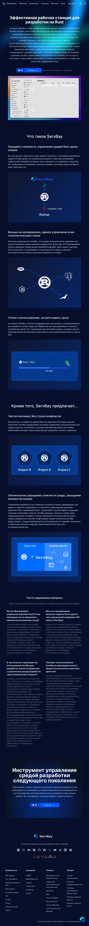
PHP (6, 896)
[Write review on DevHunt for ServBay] (50, 856)
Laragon (29, 883)
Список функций (11, 907)
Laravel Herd (30, 886)
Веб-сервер (9, 875)
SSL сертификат (11, 879)
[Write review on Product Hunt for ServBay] (38, 856)
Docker (28, 893)
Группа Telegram (52, 898)
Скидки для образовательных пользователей (52, 884)
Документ (72, 3)
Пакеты (8, 910)
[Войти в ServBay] (85, 3)
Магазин (54, 3)
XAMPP (28, 875)
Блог (48, 894)
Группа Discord (51, 901)
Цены (63, 3)
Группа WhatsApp (52, 905)
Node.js (8, 899)
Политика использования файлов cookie (72, 890)
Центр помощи (73, 603)
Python (7, 903)
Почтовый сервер (12, 892)
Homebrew (30, 890)
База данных (10, 889)
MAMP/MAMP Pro (32, 879)
